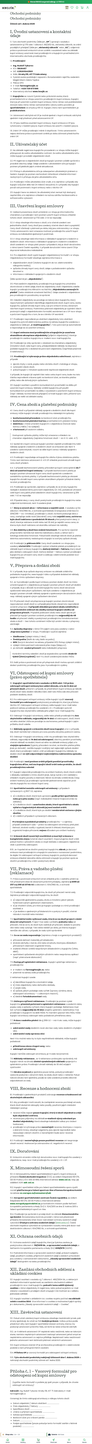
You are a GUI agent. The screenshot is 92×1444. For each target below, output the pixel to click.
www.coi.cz (64, 1179)
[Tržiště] (67, 7)
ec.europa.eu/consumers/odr (35, 1193)
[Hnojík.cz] (9, 7)
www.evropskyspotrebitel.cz (25, 1203)
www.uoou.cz (62, 1222)
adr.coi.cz (29, 1182)
